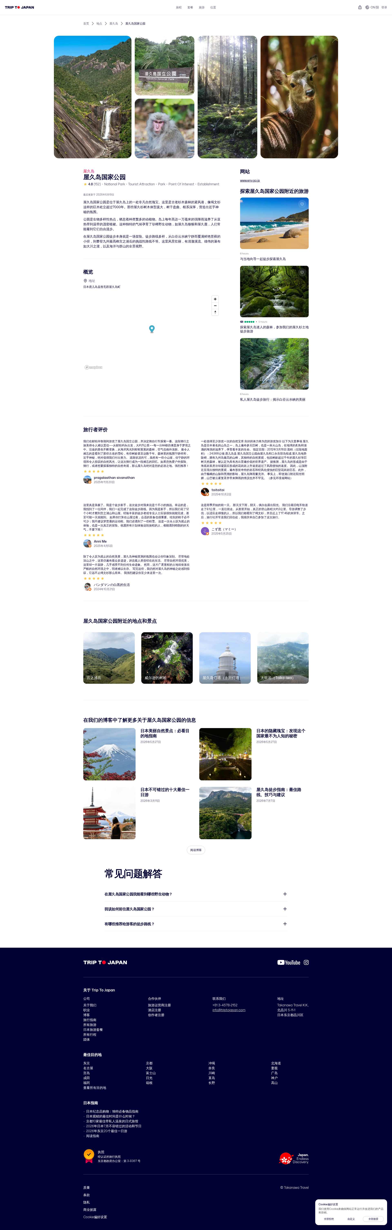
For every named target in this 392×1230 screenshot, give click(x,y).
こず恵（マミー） (225, 529)
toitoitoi (218, 490)
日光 (149, 1078)
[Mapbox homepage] (93, 367)
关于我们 (89, 1005)
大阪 (149, 1068)
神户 (274, 1078)
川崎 (211, 1073)
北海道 (276, 1063)
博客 (86, 1015)
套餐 (190, 7)
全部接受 (373, 1219)
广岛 (274, 1073)
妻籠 (274, 1068)
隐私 (86, 1202)
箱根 (149, 1082)
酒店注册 (154, 1010)
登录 (384, 7)
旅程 (179, 7)
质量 (86, 1187)
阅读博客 (196, 850)
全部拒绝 (329, 1219)
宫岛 (86, 1073)
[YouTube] (289, 962)
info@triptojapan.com (229, 1010)
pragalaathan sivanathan (114, 477)
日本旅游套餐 (93, 1029)
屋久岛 (113, 23)
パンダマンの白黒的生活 (112, 584)
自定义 (351, 1219)
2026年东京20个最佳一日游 (106, 1131)
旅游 (202, 7)
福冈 (86, 1082)
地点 (99, 23)
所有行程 (89, 1034)
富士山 (151, 1073)
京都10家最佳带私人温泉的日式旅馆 (112, 1121)
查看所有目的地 (94, 1087)
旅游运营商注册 (159, 1005)
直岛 (211, 1078)
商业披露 (89, 1209)
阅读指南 (92, 1136)
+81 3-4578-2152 (225, 1005)
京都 (149, 1063)
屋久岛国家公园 (135, 23)
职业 (86, 1010)
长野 (211, 1082)
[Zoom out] (215, 305)
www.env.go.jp (250, 180)
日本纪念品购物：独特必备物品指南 (112, 1111)
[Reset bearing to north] (215, 312)
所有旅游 (89, 1024)
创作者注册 (156, 1015)
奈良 (211, 1068)
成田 (86, 1078)
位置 (213, 7)
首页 (86, 23)
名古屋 (88, 1068)
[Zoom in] (215, 299)
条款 (86, 1195)
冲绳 (211, 1063)
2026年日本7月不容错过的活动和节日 (113, 1126)
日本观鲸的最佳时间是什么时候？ (110, 1116)
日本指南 (90, 1102)
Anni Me (100, 541)
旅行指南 (89, 1020)
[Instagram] (306, 962)
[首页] (19, 7)
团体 (86, 1039)
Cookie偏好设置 (95, 1217)
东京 (86, 1063)
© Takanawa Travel (294, 1187)
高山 (274, 1082)
